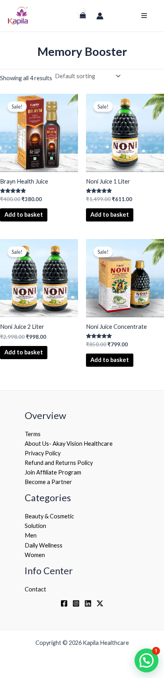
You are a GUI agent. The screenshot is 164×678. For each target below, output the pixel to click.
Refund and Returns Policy (59, 462)
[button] (146, 660)
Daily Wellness (43, 545)
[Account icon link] (99, 16)
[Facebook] (64, 603)
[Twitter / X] (99, 603)
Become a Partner (48, 481)
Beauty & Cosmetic (49, 516)
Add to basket (23, 214)
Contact (35, 589)
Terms (33, 434)
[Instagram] (76, 603)
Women (35, 554)
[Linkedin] (88, 603)
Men (31, 535)
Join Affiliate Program (53, 472)
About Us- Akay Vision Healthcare (69, 443)
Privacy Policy (43, 453)
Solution (35, 525)
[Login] (68, 19)
